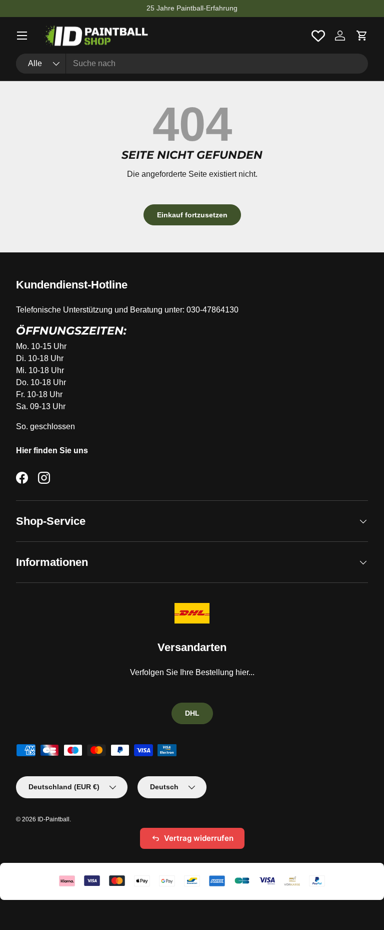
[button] (362, 36)
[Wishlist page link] (318, 36)
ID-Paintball (54, 819)
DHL (192, 713)
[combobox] (192, 64)
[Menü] (22, 36)
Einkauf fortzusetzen (192, 215)
